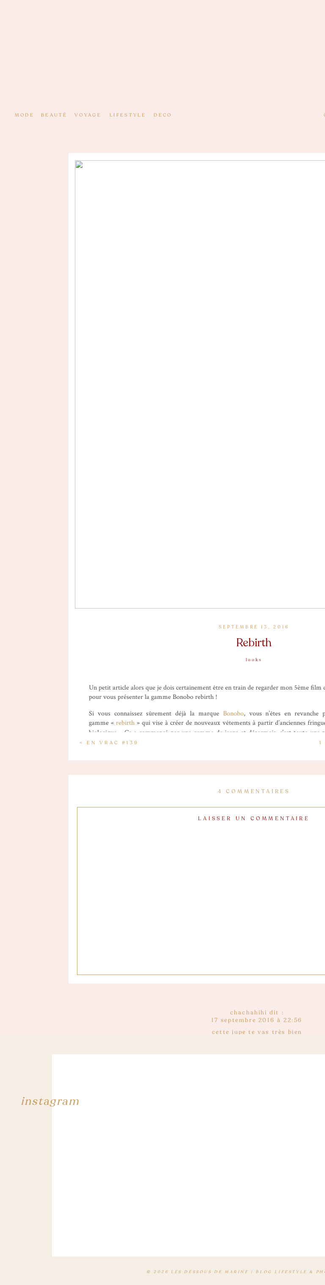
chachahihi (248, 1013)
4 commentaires (254, 791)
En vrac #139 (113, 743)
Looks (254, 660)
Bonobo (233, 713)
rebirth (125, 722)
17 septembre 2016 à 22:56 (257, 1020)
